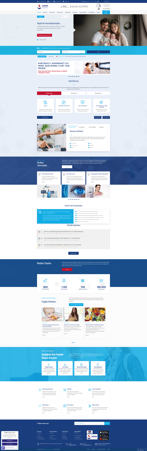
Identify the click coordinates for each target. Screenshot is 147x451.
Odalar (91, 143)
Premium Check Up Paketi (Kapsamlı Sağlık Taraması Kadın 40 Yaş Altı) (90, 215)
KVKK (88, 449)
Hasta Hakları (77, 437)
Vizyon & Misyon (40, 437)
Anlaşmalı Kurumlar (78, 435)
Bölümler (64, 435)
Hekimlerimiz (67, 12)
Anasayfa (39, 12)
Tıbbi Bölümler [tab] (49, 93)
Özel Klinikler (65, 437)
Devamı (43, 181)
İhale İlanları (66, 1)
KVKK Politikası (10, 440)
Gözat (43, 412)
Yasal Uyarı (93, 449)
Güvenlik (72, 147)
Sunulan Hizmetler (74, 145)
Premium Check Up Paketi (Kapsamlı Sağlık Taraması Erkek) (88, 219)
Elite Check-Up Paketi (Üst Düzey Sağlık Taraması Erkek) (87, 211)
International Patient (42, 1)
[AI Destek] (3, 448)
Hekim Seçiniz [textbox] (65, 51)
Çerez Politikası (10, 444)
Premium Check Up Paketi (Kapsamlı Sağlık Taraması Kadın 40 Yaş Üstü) (90, 217)
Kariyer (50, 1)
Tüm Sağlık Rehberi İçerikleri (76, 304)
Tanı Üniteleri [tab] (74, 93)
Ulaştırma (91, 147)
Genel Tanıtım (73, 143)
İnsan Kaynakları (58, 1)
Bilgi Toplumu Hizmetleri (101, 449)
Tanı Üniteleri (65, 438)
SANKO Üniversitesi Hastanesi (48, 449)
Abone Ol (107, 423)
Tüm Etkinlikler (73, 253)
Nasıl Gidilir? (92, 145)
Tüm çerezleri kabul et (10, 447)
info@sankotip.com (85, 1)
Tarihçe (39, 435)
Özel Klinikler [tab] (98, 93)
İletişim (98, 12)
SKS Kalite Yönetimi (41, 438)
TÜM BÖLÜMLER (45, 117)
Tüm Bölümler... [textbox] (40, 51)
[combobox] (48, 51)
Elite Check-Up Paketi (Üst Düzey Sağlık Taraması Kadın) (87, 213)
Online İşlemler (106, 12)
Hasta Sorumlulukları (79, 438)
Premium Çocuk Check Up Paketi (83, 221)
